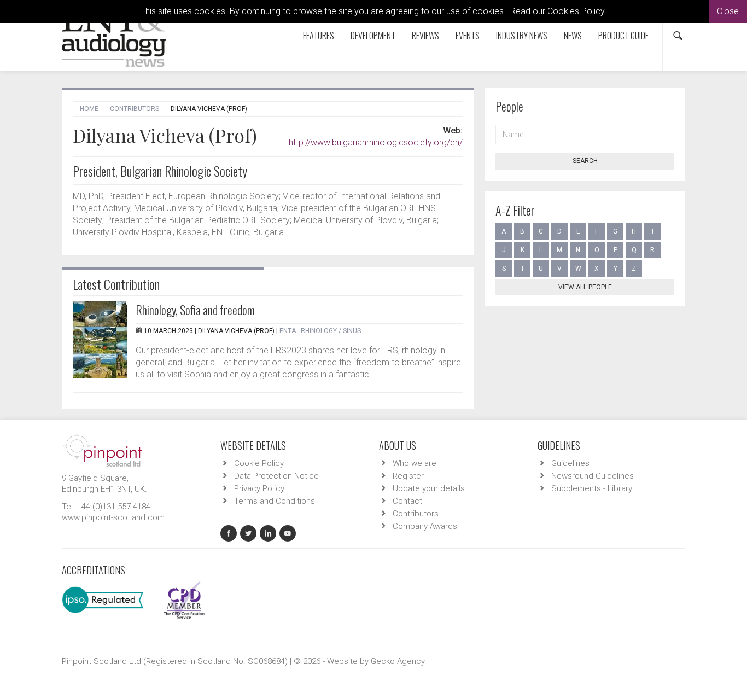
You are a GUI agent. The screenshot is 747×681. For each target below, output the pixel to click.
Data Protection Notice (276, 476)
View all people (585, 287)
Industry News (521, 35)
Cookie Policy (259, 463)
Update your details (429, 488)
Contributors (134, 109)
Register (408, 476)
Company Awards (425, 526)
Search (585, 161)
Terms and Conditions (274, 501)
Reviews (425, 35)
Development (373, 35)
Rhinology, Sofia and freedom (195, 309)
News (573, 35)
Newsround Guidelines (592, 476)
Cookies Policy (575, 11)
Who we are (414, 463)
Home (89, 109)
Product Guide (623, 35)
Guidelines (570, 463)
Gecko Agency (398, 661)
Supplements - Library (591, 488)
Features (318, 35)
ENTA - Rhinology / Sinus (320, 331)
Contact (407, 501)
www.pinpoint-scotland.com (113, 517)
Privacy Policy (259, 488)
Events (468, 35)
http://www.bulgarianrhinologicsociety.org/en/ (376, 142)
